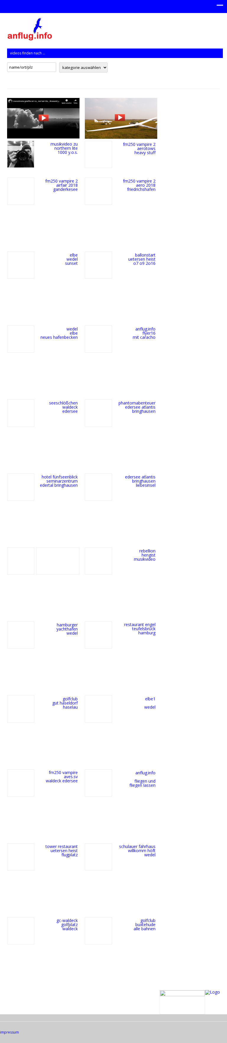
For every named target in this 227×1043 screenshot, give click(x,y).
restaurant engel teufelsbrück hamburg (139, 629)
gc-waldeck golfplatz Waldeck (67, 924)
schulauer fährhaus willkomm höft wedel (137, 850)
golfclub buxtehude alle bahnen (144, 924)
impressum (9, 1032)
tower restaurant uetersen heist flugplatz (62, 850)
